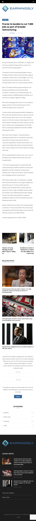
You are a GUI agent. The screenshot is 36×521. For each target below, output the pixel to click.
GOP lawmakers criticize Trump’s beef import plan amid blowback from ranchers (17, 319)
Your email (18, 379)
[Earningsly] (18, 8)
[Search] (33, 1)
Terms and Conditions (8, 493)
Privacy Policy (6, 497)
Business (5, 19)
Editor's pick (7, 417)
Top (18, 517)
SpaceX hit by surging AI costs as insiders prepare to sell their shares (18, 347)
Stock (5, 425)
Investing (6, 421)
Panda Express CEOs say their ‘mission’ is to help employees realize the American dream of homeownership (16, 290)
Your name (18, 372)
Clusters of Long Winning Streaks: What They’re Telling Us (8, 250)
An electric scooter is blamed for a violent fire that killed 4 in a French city (27, 250)
